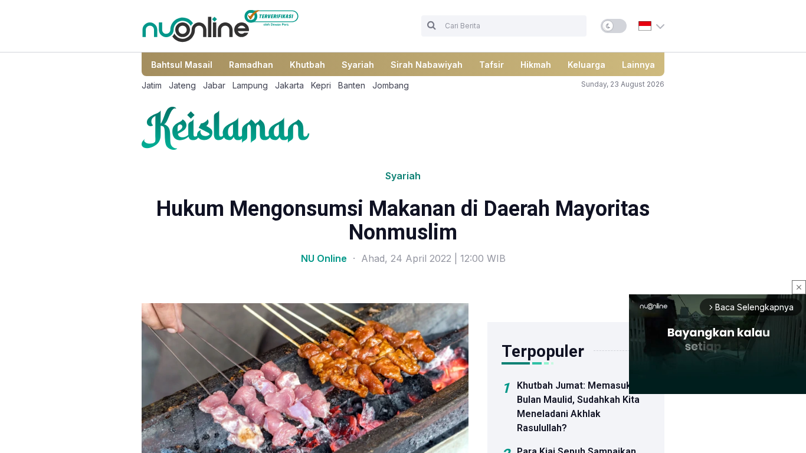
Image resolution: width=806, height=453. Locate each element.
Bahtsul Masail (181, 65)
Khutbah (307, 65)
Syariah (358, 65)
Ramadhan (251, 65)
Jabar (214, 85)
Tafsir (491, 65)
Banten (351, 85)
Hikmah (535, 65)
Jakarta (289, 85)
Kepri (321, 85)
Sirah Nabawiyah (427, 65)
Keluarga (586, 65)
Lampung (250, 85)
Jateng (182, 85)
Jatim (152, 85)
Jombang (390, 85)
